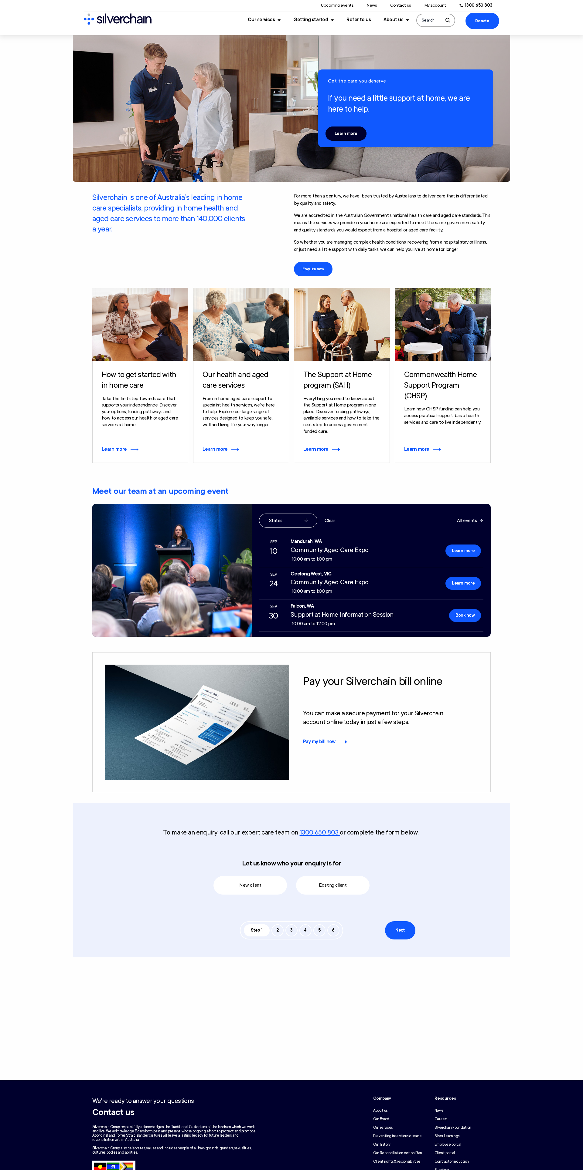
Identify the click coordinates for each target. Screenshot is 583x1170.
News (372, 5)
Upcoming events (337, 5)
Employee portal (448, 1144)
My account (435, 5)
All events (467, 520)
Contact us (400, 5)
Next (399, 930)
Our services (261, 19)
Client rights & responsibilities (396, 1161)
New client (250, 885)
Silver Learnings (447, 1136)
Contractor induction (452, 1161)
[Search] (448, 20)
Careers (441, 1119)
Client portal (445, 1153)
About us (393, 19)
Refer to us (358, 19)
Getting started (310, 19)
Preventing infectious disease (397, 1136)
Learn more (346, 134)
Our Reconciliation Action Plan (397, 1153)
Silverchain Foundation (453, 1127)
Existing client (332, 885)
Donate (482, 21)
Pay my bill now (319, 741)
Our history (381, 1144)
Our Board (381, 1119)
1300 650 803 (479, 5)
